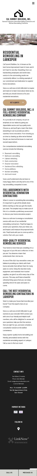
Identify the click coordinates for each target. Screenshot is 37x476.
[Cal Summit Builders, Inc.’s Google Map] (18, 429)
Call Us (9, 472)
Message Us (28, 472)
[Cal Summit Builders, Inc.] (18, 13)
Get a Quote (14, 103)
